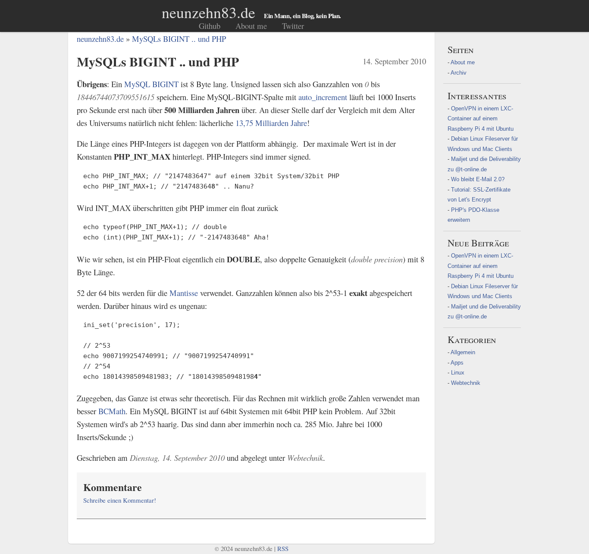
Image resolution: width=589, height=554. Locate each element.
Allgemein (463, 352)
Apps (457, 362)
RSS (282, 548)
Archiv (459, 72)
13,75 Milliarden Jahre (271, 122)
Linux (457, 372)
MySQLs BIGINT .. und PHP (179, 38)
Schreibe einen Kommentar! (119, 500)
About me (251, 25)
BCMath (111, 411)
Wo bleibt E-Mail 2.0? (477, 179)
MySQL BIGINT (151, 84)
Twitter (293, 25)
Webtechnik (465, 383)
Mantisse (183, 292)
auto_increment (322, 96)
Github (209, 25)
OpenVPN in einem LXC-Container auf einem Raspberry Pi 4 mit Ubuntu (481, 118)
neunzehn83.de (208, 12)
